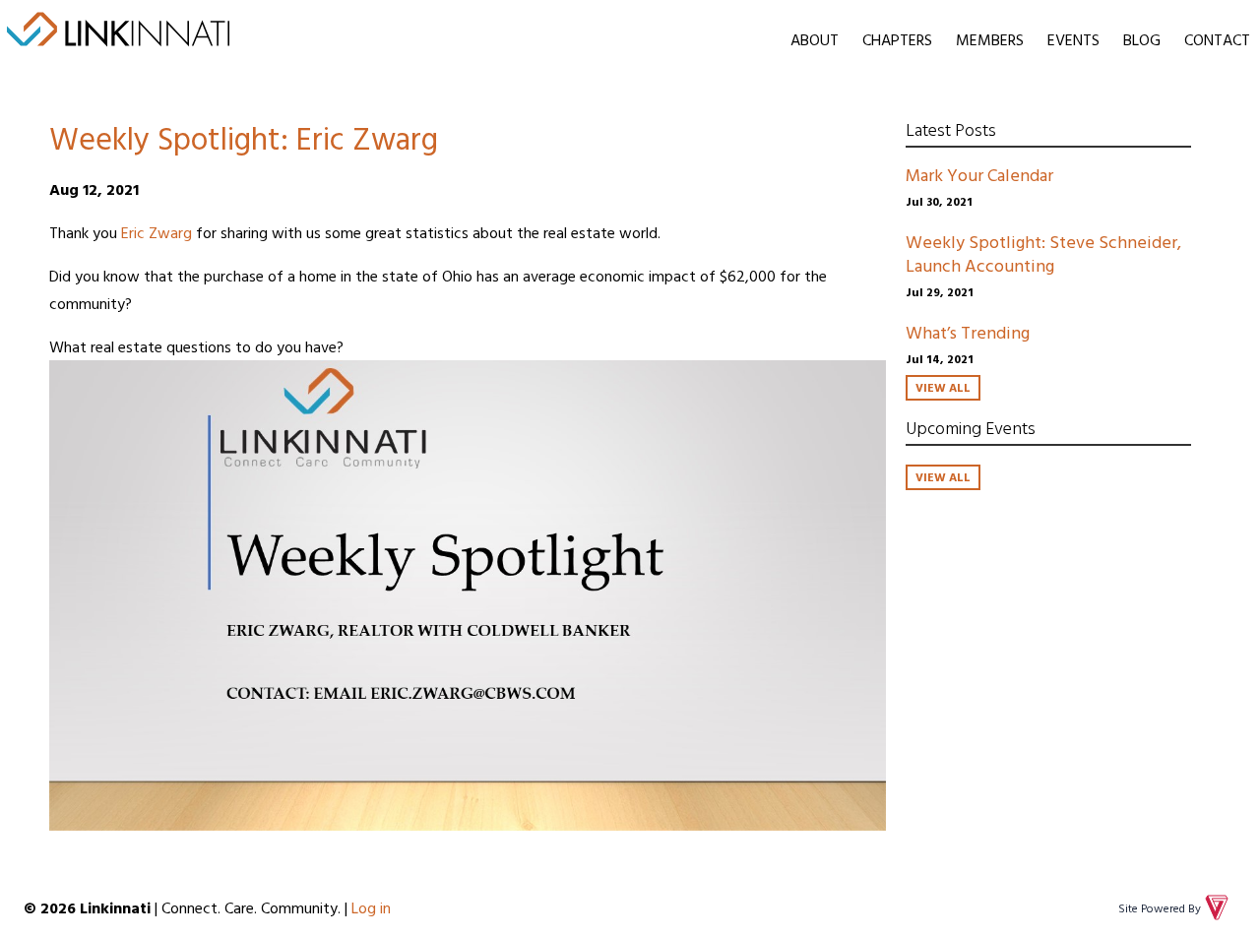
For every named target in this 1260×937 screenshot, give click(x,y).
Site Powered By (1159, 907)
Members (990, 39)
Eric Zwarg (156, 232)
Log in (371, 907)
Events (1073, 39)
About (814, 39)
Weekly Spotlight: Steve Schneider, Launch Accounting (1043, 253)
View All (943, 387)
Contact (1217, 39)
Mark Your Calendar (979, 174)
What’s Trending (968, 332)
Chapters (897, 39)
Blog (1142, 39)
